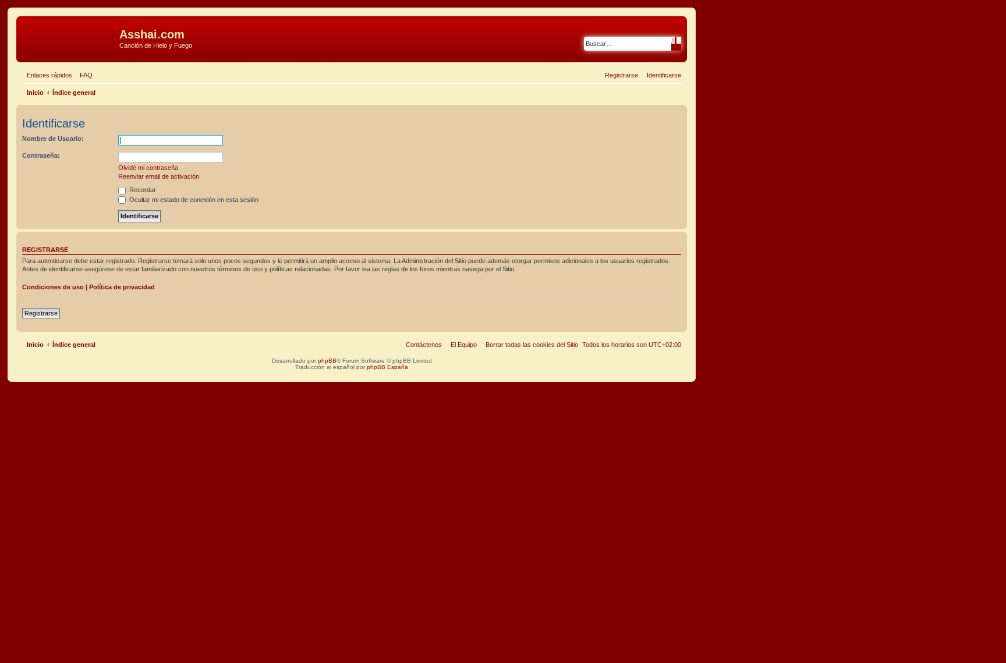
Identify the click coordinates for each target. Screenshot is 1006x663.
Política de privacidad (122, 286)
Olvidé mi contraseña (148, 167)
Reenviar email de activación (158, 176)
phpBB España (387, 367)
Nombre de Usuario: (53, 138)
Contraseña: (41, 155)
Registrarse (41, 313)
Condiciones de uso (53, 286)
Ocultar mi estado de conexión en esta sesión (192, 199)
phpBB (327, 360)
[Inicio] (69, 37)
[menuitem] (84, 75)
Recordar (141, 189)
